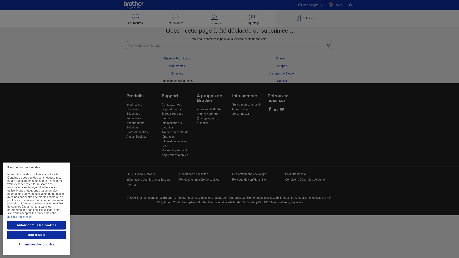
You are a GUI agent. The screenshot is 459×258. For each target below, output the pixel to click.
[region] (36, 208)
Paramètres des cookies (36, 244)
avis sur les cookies (19, 216)
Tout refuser (36, 234)
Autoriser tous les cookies (36, 225)
